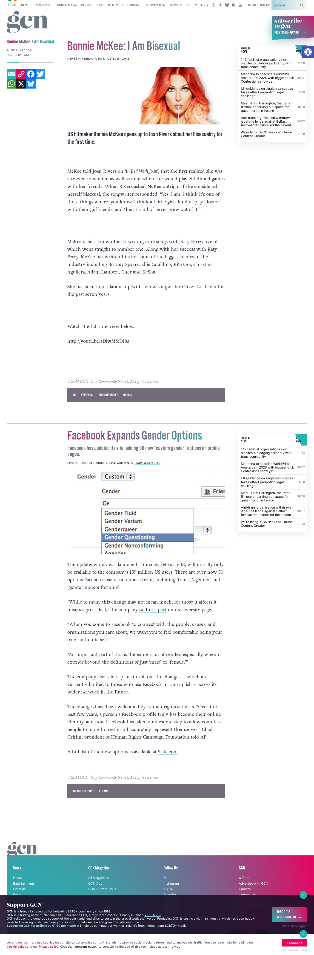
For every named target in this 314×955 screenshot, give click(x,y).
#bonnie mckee (108, 395)
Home (12, 5)
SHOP (99, 5)
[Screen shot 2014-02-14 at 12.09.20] (146, 95)
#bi (74, 395)
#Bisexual (87, 395)
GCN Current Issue (102, 889)
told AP (198, 737)
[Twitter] (40, 74)
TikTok (169, 889)
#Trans (103, 791)
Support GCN (156, 5)
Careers (245, 889)
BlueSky (170, 895)
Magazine (43, 5)
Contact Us (247, 895)
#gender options (83, 791)
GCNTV (113, 5)
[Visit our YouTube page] (240, 5)
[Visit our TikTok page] (220, 5)
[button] (308, 52)
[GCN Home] (28, 22)
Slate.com (168, 752)
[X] (21, 84)
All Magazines (98, 878)
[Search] (302, 5)
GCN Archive (131, 5)
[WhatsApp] (11, 84)
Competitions (180, 5)
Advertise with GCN (253, 883)
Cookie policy (16, 946)
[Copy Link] (21, 74)
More (199, 5)
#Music (127, 395)
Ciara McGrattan (147, 463)
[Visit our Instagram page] (213, 5)
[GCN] (22, 854)
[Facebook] (31, 74)
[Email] (11, 74)
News (25, 5)
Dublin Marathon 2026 (74, 5)
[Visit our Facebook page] (233, 5)
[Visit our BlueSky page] (227, 5)
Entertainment (23, 883)
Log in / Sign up (258, 5)
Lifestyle (19, 889)
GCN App (95, 883)
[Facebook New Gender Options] (146, 512)
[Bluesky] (31, 84)
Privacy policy (48, 946)
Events (18, 895)
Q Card (244, 878)
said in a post (153, 610)
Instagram (171, 883)
